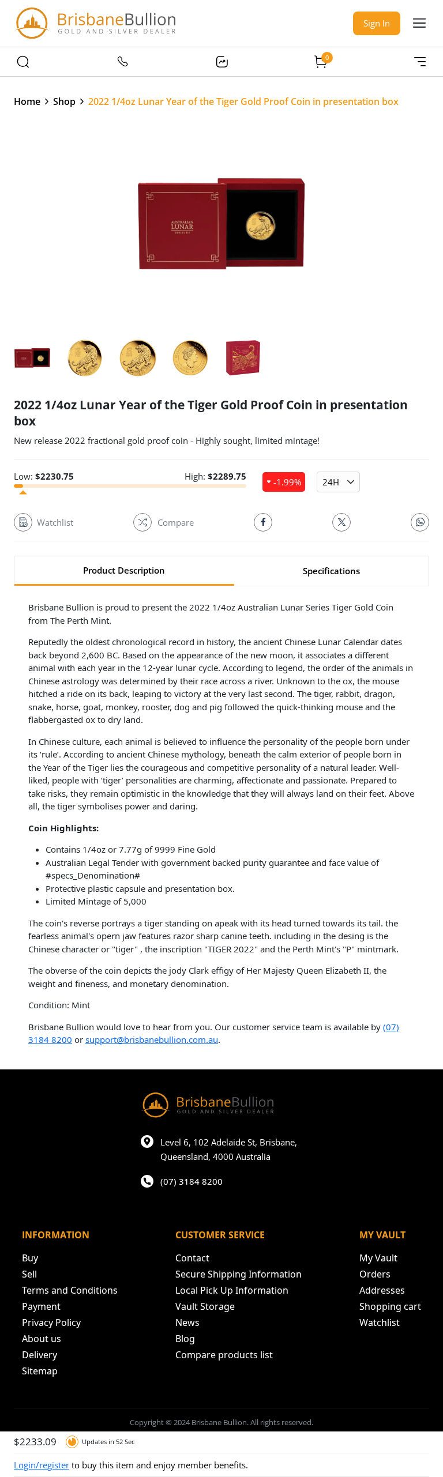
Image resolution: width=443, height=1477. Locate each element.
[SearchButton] (23, 61)
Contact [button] (192, 1258)
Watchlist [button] (379, 1322)
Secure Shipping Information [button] (238, 1274)
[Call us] (122, 61)
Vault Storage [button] (205, 1306)
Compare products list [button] (224, 1354)
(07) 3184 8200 (191, 1181)
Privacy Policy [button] (51, 1322)
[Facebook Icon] (263, 522)
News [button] (187, 1322)
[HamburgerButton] (419, 23)
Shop (64, 101)
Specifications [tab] (331, 571)
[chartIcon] (221, 61)
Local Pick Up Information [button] (231, 1290)
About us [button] (41, 1338)
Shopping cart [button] (390, 1306)
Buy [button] (30, 1258)
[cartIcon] (320, 61)
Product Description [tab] (124, 570)
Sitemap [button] (40, 1371)
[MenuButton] (420, 61)
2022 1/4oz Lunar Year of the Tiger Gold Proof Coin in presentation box (243, 101)
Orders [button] (375, 1274)
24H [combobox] (330, 482)
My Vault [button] (378, 1258)
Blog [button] (185, 1338)
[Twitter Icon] (341, 522)
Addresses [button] (382, 1290)
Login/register (41, 1465)
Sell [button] (29, 1274)
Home (27, 101)
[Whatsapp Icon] (420, 522)
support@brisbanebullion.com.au (151, 1039)
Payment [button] (41, 1306)
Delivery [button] (39, 1354)
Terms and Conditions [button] (70, 1290)
